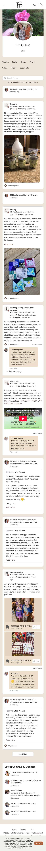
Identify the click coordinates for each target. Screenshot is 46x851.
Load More (23, 754)
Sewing (13, 210)
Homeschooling (16, 572)
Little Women (15, 464)
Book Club (33, 464)
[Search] (35, 4)
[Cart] (41, 4)
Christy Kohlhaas (17, 772)
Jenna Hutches (16, 791)
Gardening (14, 104)
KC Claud (13, 89)
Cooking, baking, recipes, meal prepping (26, 795)
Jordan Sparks (17, 350)
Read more (8, 244)
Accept (39, 843)
